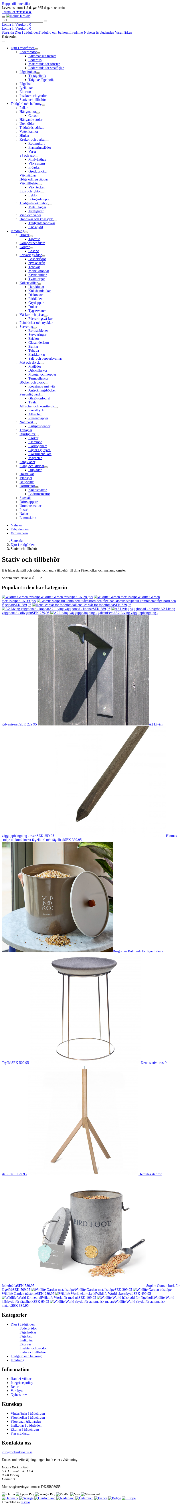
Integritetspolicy (22, 1383)
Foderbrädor (28, 1328)
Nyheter (89, 32)
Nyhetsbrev (19, 1395)
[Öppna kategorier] (3, 17)
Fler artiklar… (20, 1433)
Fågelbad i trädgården (26, 1421)
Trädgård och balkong (54, 32)
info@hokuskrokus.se (17, 1452)
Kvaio (25, 1502)
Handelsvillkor (21, 1379)
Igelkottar (26, 1340)
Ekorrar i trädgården (25, 1429)
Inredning (76, 32)
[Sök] (45, 21)
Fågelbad (26, 1336)
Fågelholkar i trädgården (28, 1417)
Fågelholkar (28, 1332)
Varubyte (17, 1391)
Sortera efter (10, 578)
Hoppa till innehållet (16, 4)
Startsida (8, 32)
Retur (14, 1387)
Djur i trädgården (27, 32)
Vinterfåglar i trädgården (28, 1413)
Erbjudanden (105, 32)
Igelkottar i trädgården (26, 1425)
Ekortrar (25, 1344)
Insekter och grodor (33, 1348)
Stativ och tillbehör (33, 1352)
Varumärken (123, 32)
